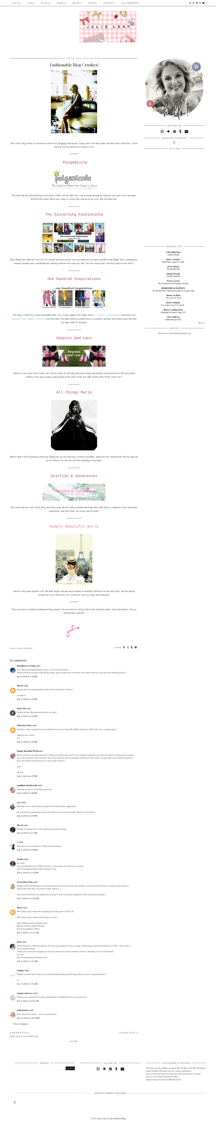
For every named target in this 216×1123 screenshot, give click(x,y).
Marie (19, 907)
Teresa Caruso (173, 280)
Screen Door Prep (25, 881)
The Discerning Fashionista (74, 214)
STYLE (44, 3)
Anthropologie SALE (173, 319)
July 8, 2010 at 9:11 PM (27, 832)
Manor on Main (173, 295)
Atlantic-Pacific (173, 273)
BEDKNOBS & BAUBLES (173, 287)
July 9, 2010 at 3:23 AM (27, 961)
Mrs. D (20, 825)
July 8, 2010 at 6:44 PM (27, 741)
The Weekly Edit (173, 269)
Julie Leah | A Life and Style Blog (111, 1118)
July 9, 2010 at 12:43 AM (28, 932)
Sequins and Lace (74, 338)
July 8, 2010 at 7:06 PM (27, 793)
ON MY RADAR (173, 276)
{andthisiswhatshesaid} (27, 785)
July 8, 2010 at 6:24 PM (27, 716)
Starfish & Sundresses (74, 476)
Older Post (128, 1032)
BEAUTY (77, 3)
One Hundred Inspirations (74, 279)
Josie (19, 941)
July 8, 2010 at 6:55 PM (27, 776)
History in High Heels (173, 309)
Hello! (16, 3)
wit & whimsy (173, 266)
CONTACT (109, 3)
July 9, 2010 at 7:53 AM (27, 983)
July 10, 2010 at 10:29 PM (28, 1018)
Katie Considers (173, 259)
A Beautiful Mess (173, 251)
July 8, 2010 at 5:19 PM (27, 676)
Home (74, 1041)
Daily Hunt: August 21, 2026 (173, 262)
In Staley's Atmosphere (107, 315)
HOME (60, 3)
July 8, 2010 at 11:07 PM (27, 872)
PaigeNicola (75, 162)
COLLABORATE (130, 3)
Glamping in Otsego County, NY (173, 312)
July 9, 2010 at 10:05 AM (28, 1000)
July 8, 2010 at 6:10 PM (27, 699)
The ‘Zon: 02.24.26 (173, 297)
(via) (74, 136)
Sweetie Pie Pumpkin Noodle (28, 319)
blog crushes (25, 648)
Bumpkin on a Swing (26, 665)
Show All (201, 323)
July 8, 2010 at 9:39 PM (27, 849)
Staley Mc (21, 708)
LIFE (29, 3)
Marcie (20, 685)
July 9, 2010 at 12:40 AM (28, 898)
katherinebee (22, 1009)
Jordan (20, 859)
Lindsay (20, 970)
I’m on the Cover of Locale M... (173, 305)
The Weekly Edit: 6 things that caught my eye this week (173, 290)
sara (19, 802)
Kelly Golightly (173, 302)
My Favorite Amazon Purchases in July (173, 283)
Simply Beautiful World (74, 526)
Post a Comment (21, 1023)
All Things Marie (74, 392)
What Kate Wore (24, 725)
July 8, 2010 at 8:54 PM (27, 815)
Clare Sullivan (173, 316)
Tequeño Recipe (173, 254)
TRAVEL (92, 3)
